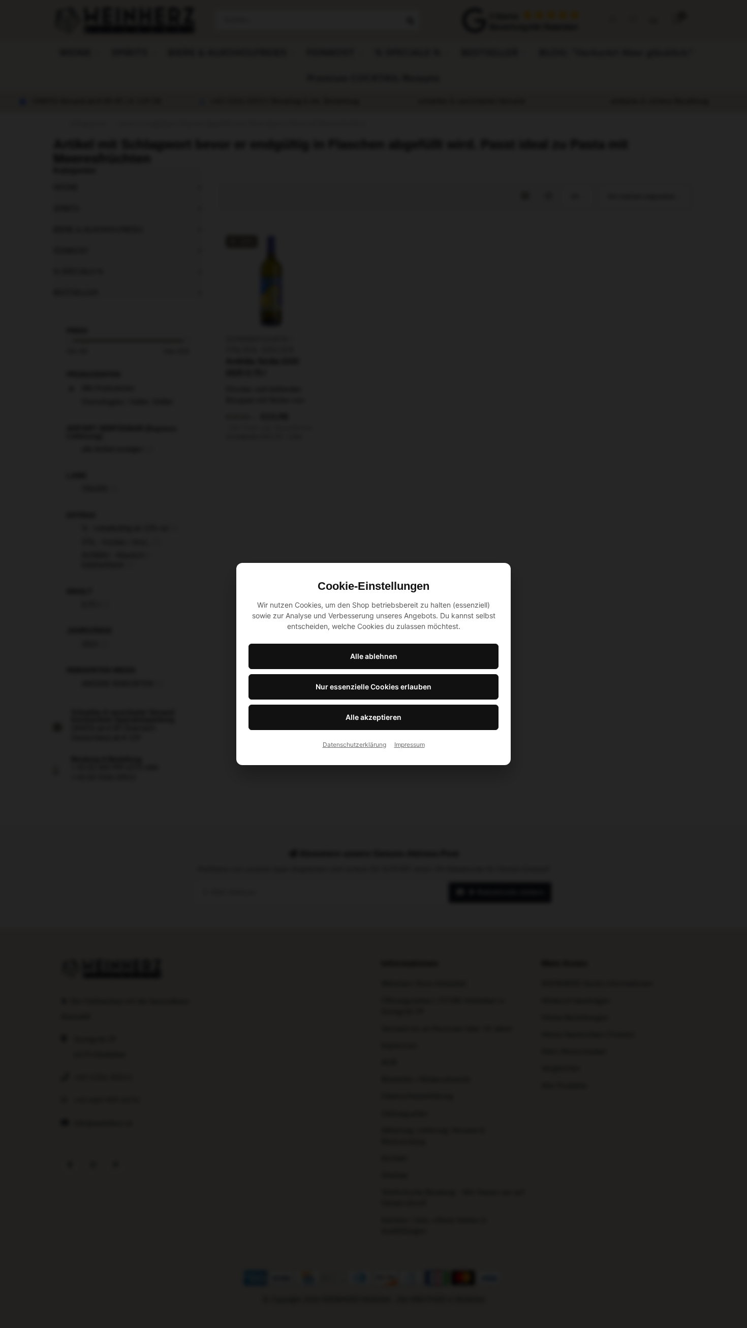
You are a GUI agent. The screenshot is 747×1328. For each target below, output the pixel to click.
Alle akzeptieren (373, 717)
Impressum (409, 744)
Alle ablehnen (373, 656)
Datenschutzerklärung (354, 744)
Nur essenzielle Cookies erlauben (373, 686)
